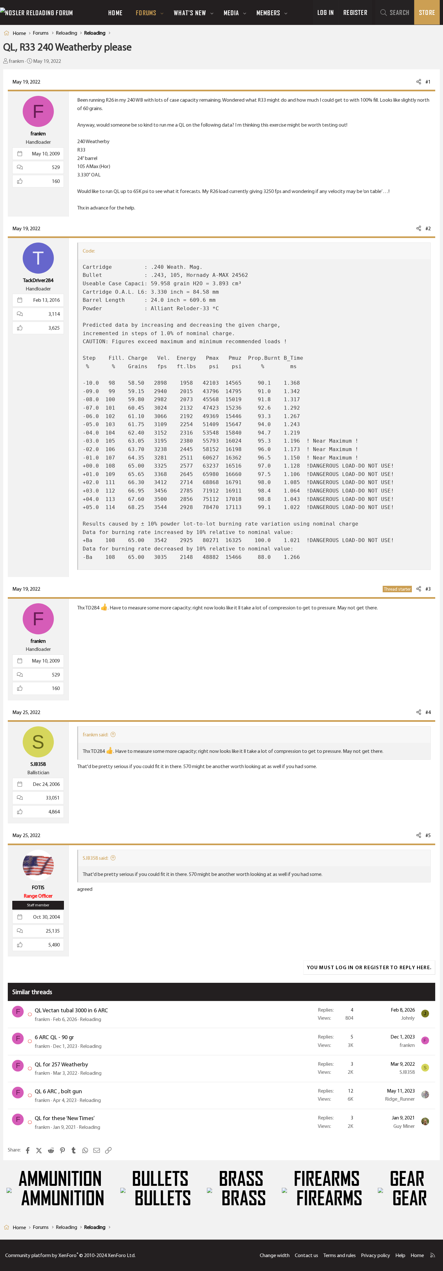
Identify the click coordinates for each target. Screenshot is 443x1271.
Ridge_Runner (400, 1099)
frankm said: (95, 735)
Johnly (408, 1018)
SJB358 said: (95, 858)
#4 (428, 712)
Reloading (90, 1019)
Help (400, 1255)
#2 (428, 228)
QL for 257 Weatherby (61, 1064)
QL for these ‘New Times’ (65, 1118)
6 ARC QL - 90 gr (54, 1037)
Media (231, 13)
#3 (428, 589)
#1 (428, 82)
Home (115, 13)
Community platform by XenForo (70, 1255)
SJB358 (407, 1072)
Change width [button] (275, 1255)
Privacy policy (375, 1255)
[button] (162, 12)
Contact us (306, 1255)
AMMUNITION (60, 1179)
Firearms (327, 1179)
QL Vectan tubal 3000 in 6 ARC (71, 1010)
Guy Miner (404, 1126)
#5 (428, 835)
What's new (190, 13)
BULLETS (160, 1179)
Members (268, 13)
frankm (16, 61)
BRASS (241, 1179)
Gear (407, 1179)
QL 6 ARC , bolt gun (58, 1091)
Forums (146, 13)
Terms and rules (339, 1255)
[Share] (418, 82)
